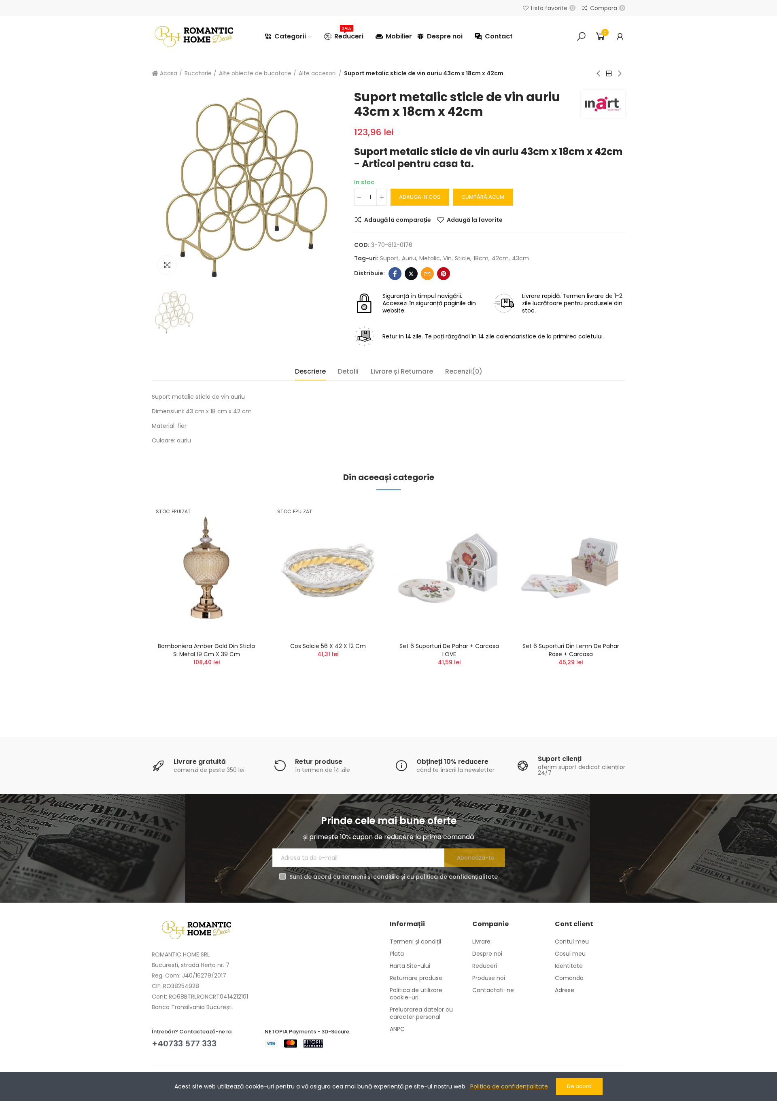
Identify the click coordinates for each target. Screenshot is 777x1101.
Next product (619, 74)
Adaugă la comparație (397, 220)
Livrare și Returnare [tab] (402, 371)
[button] (129, 605)
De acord (579, 1086)
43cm (520, 258)
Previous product (599, 74)
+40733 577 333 (184, 1043)
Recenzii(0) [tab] (463, 371)
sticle (462, 258)
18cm (480, 258)
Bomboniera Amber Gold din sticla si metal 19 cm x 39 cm (206, 650)
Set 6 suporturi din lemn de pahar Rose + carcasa (570, 650)
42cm (500, 258)
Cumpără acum (482, 197)
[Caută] (581, 36)
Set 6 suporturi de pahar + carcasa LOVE (449, 650)
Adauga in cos (419, 197)
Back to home (609, 74)
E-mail (427, 273)
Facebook (394, 273)
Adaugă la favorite (475, 220)
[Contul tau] (620, 36)
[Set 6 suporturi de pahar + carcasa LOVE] (449, 568)
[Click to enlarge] (167, 265)
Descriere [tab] (310, 371)
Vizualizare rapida (241, 547)
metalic (429, 258)
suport (389, 258)
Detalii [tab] (348, 371)
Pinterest (443, 273)
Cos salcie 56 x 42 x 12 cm (328, 646)
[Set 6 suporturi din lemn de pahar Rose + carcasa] (570, 568)
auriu (409, 258)
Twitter (411, 273)
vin (447, 258)
